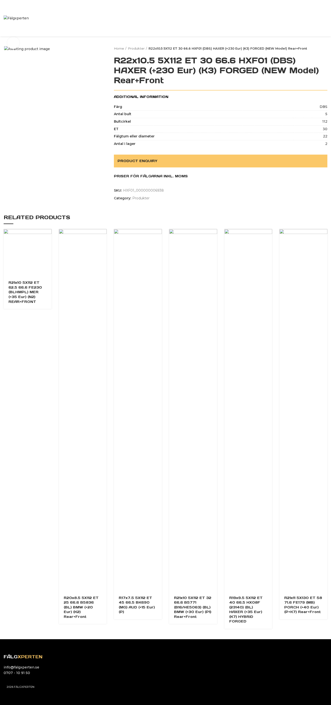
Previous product (315, 48)
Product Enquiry (137, 161)
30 (325, 129)
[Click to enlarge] (13, 43)
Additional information (141, 97)
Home (119, 48)
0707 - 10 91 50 (17, 673)
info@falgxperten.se (21, 667)
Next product (325, 48)
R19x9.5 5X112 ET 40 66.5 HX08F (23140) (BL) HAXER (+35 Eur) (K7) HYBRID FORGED (246, 610)
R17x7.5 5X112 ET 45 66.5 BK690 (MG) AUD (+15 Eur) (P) (137, 605)
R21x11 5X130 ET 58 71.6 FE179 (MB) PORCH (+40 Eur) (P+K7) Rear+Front (303, 605)
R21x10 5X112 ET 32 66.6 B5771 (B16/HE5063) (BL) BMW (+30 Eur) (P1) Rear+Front (192, 607)
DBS (323, 107)
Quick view (48, 237)
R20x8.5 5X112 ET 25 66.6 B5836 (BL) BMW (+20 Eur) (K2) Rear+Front (81, 607)
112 (324, 121)
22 (325, 136)
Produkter (136, 48)
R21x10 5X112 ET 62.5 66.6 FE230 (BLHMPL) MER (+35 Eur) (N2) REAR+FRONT (25, 292)
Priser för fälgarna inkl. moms (151, 176)
